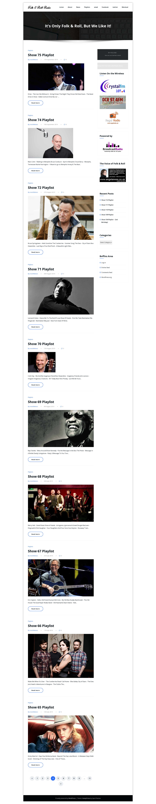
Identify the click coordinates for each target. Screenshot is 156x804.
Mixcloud (125, 7)
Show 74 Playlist (41, 120)
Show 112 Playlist (107, 200)
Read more (36, 103)
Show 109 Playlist (107, 215)
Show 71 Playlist (41, 269)
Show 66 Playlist (41, 626)
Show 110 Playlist (107, 210)
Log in (103, 263)
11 (90, 778)
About (70, 7)
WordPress (72, 798)
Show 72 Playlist (41, 187)
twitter (115, 7)
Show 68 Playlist (41, 476)
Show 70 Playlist (41, 344)
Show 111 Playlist (107, 205)
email (96, 7)
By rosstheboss (33, 59)
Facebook (105, 7)
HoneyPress (86, 798)
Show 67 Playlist (41, 551)
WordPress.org (106, 277)
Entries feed (105, 268)
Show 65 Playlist (41, 707)
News (78, 7)
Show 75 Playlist (41, 55)
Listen (61, 7)
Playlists (87, 7)
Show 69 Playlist (41, 402)
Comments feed (106, 272)
